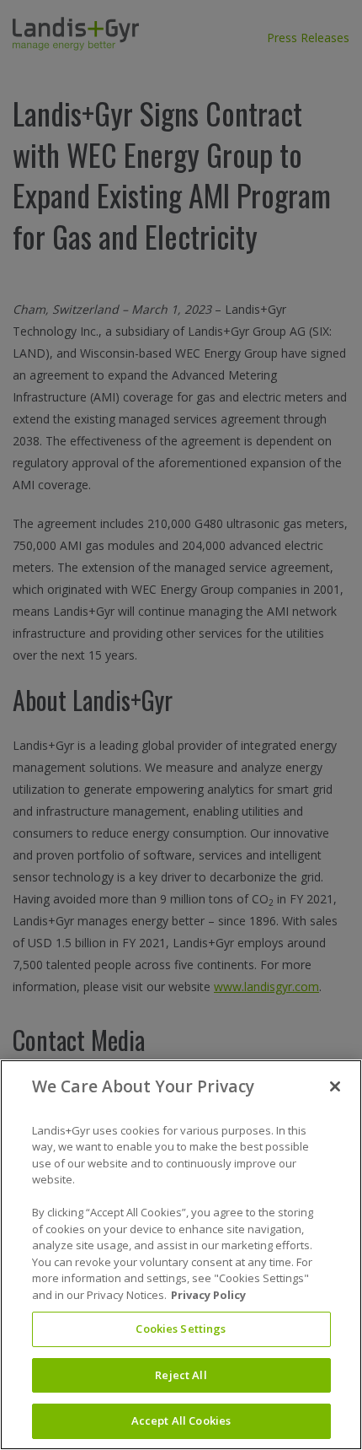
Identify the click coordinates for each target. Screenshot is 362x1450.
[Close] (335, 1086)
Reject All (180, 1375)
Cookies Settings (181, 1328)
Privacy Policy (208, 1294)
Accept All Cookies (181, 1420)
